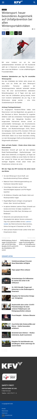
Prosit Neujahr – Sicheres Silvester (23, 315)
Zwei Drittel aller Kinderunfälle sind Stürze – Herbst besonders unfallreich (23, 326)
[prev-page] (3, 350)
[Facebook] (3, 33)
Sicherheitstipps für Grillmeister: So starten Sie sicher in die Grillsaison (23, 281)
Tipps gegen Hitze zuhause (21, 270)
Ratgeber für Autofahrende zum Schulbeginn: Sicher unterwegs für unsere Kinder (23, 344)
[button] (3, 2)
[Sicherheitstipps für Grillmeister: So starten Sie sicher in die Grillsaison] (6, 281)
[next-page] (6, 350)
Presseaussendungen (6, 328)
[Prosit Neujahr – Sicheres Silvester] (6, 317)
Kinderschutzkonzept (7, 415)
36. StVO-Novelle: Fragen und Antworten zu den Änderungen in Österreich (23, 289)
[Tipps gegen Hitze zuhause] (6, 272)
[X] (8, 33)
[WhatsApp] (12, 33)
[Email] (16, 33)
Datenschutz (5, 411)
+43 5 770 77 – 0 (12, 393)
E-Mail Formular (6, 391)
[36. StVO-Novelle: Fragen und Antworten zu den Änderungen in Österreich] (6, 289)
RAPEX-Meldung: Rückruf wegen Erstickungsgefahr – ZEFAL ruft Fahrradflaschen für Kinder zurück (27, 243)
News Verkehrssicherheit (6, 345)
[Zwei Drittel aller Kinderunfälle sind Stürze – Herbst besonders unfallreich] (6, 326)
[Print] (20, 33)
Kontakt (4, 408)
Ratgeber (4, 9)
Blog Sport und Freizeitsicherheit (6, 337)
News (3, 291)
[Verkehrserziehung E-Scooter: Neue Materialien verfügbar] (6, 263)
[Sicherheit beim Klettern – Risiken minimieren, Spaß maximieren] (6, 335)
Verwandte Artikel (7, 256)
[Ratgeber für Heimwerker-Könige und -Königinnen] (6, 298)
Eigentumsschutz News (6, 274)
